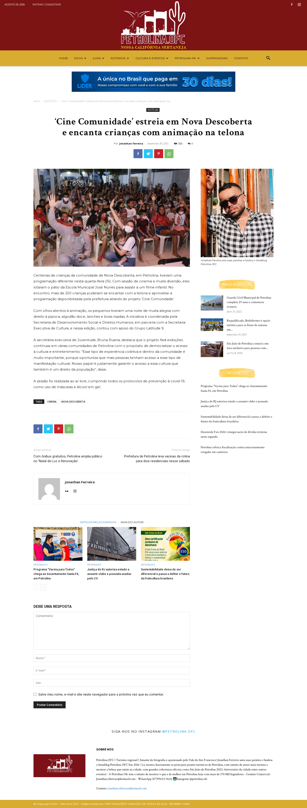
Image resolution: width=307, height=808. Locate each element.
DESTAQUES (40, 564)
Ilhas (97, 58)
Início (36, 101)
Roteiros (118, 58)
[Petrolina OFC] (153, 25)
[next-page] (43, 587)
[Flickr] (68, 491)
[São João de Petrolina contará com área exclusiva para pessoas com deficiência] (212, 349)
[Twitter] (148, 153)
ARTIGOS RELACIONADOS (98, 522)
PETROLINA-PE (185, 58)
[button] (268, 58)
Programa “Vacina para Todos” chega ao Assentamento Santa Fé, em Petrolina (56, 574)
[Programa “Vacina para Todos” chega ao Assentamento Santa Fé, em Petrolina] (57, 544)
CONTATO (241, 58)
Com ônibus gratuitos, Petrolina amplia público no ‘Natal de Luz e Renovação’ (67, 458)
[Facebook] (291, 4)
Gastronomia (217, 58)
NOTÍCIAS (50, 101)
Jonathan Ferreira (131, 143)
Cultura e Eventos (150, 58)
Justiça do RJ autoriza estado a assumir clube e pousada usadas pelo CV (109, 574)
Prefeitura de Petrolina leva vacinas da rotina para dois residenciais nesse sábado (157, 458)
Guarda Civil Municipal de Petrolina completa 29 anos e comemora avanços (249, 302)
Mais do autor (132, 522)
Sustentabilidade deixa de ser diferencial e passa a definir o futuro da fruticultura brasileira (165, 574)
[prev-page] (36, 587)
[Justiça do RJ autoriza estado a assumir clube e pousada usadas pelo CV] (111, 544)
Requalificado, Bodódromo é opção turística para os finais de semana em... (248, 325)
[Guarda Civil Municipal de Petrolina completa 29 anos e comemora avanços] (212, 303)
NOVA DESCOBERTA (73, 401)
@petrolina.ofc (179, 731)
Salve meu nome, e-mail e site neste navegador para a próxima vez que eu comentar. (101, 694)
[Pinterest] (158, 153)
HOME (63, 58)
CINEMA (51, 401)
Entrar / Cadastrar (47, 4)
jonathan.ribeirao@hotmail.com (127, 788)
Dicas (78, 58)
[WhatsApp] (169, 153)
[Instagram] (299, 4)
